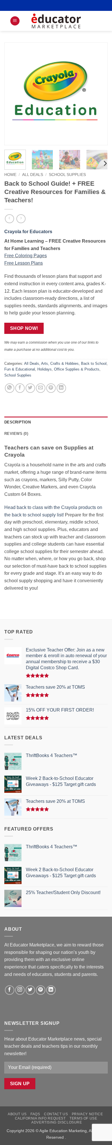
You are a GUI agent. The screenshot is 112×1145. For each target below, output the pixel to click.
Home (10, 175)
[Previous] (13, 94)
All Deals (32, 175)
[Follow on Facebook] (9, 990)
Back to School (94, 363)
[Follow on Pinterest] (40, 990)
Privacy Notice (87, 1114)
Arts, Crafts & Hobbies (60, 363)
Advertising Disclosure (56, 1122)
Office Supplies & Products (76, 369)
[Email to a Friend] (40, 388)
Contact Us (56, 1114)
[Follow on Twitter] (30, 990)
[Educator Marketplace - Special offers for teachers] (56, 21)
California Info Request (40, 1118)
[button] (15, 21)
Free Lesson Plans (23, 263)
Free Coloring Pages (25, 255)
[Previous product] (20, 218)
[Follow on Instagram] (20, 990)
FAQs (35, 1114)
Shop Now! (24, 328)
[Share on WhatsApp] (9, 388)
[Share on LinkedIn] (61, 388)
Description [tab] (17, 422)
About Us (17, 1114)
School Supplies (67, 175)
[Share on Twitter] (30, 388)
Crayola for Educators (28, 231)
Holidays (44, 369)
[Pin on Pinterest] (51, 388)
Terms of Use (83, 1118)
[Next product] (9, 218)
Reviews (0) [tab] (16, 433)
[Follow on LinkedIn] (51, 990)
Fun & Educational (19, 369)
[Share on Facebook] (20, 388)
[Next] (98, 94)
